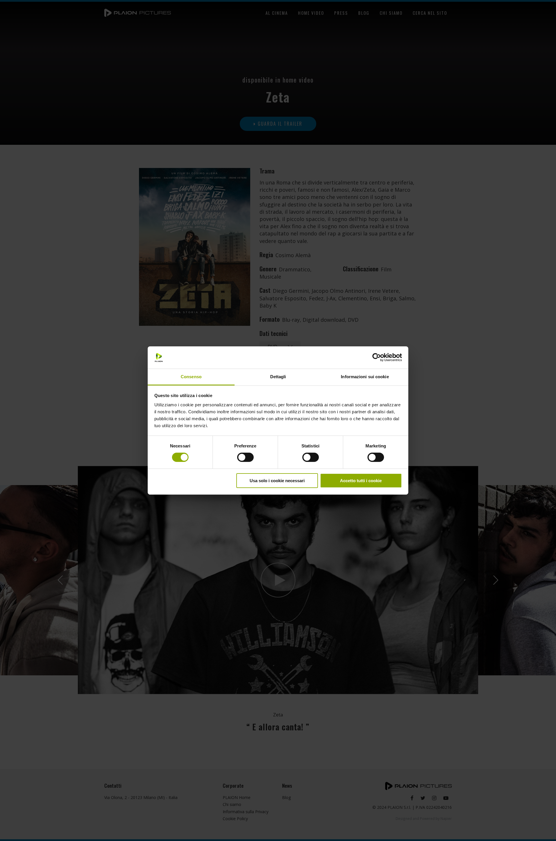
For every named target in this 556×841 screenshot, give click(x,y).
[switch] (245, 457)
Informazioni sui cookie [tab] (365, 376)
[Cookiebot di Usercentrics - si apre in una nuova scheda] (376, 357)
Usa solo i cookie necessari (277, 480)
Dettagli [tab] (278, 376)
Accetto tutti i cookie (361, 480)
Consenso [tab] (191, 376)
